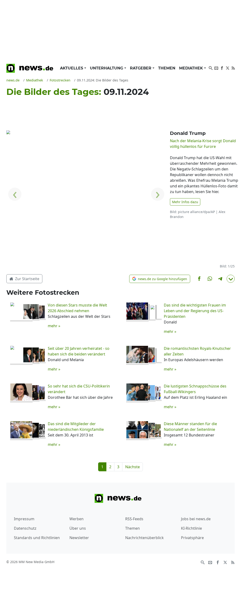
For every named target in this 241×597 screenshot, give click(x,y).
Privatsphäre (192, 537)
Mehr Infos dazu (185, 202)
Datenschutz (25, 528)
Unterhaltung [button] (107, 68)
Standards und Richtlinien (37, 537)
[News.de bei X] (227, 67)
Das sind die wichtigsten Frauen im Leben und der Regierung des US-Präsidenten (195, 311)
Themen (166, 68)
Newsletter (79, 537)
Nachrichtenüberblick (144, 537)
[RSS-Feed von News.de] (233, 67)
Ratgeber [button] (141, 68)
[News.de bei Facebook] (222, 67)
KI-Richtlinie (191, 528)
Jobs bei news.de (196, 518)
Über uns (77, 528)
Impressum (24, 518)
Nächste (132, 466)
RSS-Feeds (134, 518)
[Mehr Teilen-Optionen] (231, 279)
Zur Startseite (26, 278)
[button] (159, 279)
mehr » (54, 325)
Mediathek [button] (191, 68)
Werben (76, 518)
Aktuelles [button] (72, 68)
